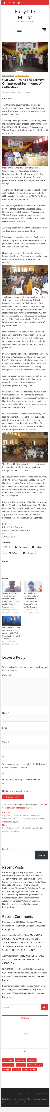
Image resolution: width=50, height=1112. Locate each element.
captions (20, 1060)
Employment (8, 75)
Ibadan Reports (41, 1093)
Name (5, 713)
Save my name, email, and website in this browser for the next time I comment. (24, 766)
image (6, 1069)
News (16, 1069)
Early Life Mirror (25, 14)
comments (8, 1065)
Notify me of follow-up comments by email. (21, 779)
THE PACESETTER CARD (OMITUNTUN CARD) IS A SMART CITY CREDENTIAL (23, 959)
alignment (8, 1060)
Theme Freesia (32, 1099)
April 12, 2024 (9, 92)
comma (31, 1060)
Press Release (29, 1069)
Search (5, 849)
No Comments (24, 92)
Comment (7, 675)
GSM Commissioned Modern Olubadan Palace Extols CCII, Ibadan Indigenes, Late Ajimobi (23, 926)
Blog (29, 1093)
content (21, 1065)
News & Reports (22, 75)
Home (20, 1093)
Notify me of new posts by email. (17, 791)
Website (6, 742)
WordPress (43, 1099)
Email (5, 728)
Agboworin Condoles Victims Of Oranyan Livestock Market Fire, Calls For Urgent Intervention (21, 904)
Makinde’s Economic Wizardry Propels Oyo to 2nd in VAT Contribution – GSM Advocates (11, 633)
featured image (35, 1065)
